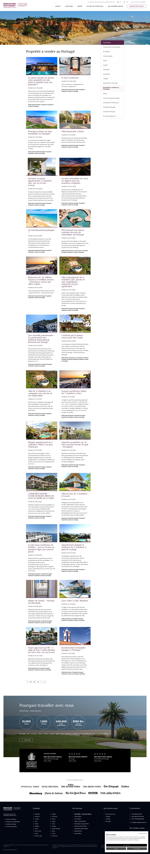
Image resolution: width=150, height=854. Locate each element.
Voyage (105, 78)
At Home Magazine (109, 116)
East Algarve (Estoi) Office (81, 828)
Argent (105, 65)
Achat (58, 6)
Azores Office (77, 833)
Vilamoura (54, 836)
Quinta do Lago (56, 828)
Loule (53, 823)
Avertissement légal (11, 824)
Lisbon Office (77, 816)
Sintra (36, 833)
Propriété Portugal (109, 107)
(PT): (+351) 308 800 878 (138, 819)
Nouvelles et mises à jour (111, 102)
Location (69, 6)
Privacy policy (142, 833)
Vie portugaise (107, 56)
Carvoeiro (54, 816)
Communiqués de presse (111, 98)
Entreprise (106, 51)
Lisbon (36, 823)
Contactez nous (137, 6)
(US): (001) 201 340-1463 (138, 816)
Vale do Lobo (38, 836)
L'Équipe (108, 816)
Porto (36, 828)
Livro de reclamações (11, 826)
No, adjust (137, 848)
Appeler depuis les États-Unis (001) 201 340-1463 (102, 2)
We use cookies (111, 834)
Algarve (54, 814)
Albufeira (37, 814)
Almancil (37, 816)
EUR (126, 2)
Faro (36, 821)
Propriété (106, 69)
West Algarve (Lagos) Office (81, 823)
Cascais (37, 819)
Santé (105, 60)
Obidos (54, 826)
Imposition (106, 74)
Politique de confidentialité (13, 821)
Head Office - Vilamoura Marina (82, 814)
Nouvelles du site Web (110, 83)
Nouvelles (107, 42)
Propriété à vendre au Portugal (111, 88)
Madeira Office (78, 831)
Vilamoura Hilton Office (80, 826)
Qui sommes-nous (115, 6)
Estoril (53, 819)
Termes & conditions (11, 819)
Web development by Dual (10, 849)
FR (120, 2)
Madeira (37, 826)
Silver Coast (38, 831)
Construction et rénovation (111, 47)
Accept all (127, 845)
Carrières (108, 819)
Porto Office (77, 819)
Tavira (53, 833)
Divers (105, 93)
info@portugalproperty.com (139, 822)
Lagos (53, 821)
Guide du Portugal (95, 6)
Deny (116, 848)
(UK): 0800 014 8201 (137, 814)
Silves (53, 831)
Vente (79, 6)
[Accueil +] (15, 5)
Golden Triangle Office (80, 821)
